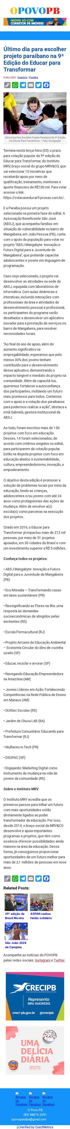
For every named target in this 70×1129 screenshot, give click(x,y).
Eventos (22, 77)
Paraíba (33, 77)
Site (56, 1119)
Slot (49, 1119)
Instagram (42, 960)
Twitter (59, 960)
